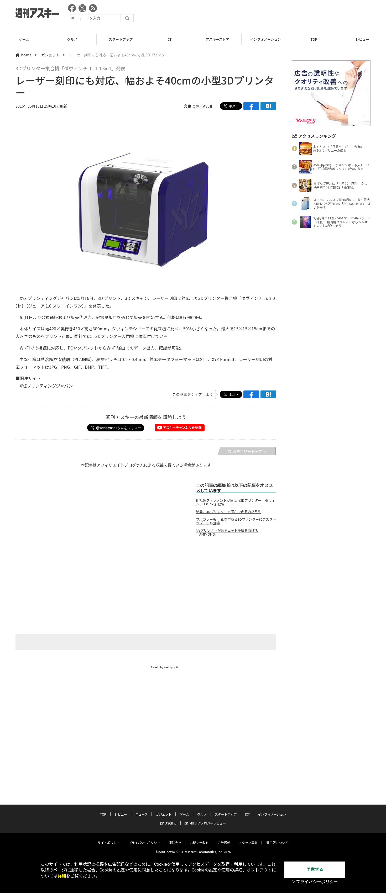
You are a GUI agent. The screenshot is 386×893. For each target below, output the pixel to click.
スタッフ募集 (248, 842)
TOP (314, 39)
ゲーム (24, 39)
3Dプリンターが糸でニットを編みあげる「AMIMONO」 (227, 532)
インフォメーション (265, 39)
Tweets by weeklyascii (164, 667)
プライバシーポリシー (144, 842)
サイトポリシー (109, 842)
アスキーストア (217, 39)
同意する (314, 869)
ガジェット (50, 54)
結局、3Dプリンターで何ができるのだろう (228, 512)
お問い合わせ (199, 842)
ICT (169, 39)
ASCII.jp (170, 823)
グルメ (72, 39)
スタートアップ (121, 39)
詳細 (62, 876)
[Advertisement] (275, 14)
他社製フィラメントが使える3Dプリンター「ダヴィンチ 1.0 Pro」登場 (235, 502)
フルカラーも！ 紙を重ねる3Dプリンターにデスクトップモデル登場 (236, 521)
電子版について (277, 842)
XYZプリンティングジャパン (46, 386)
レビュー (120, 814)
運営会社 (175, 842)
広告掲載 (223, 842)
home (26, 54)
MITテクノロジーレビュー (208, 823)
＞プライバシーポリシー (315, 881)
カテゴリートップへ (249, 451)
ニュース (141, 814)
